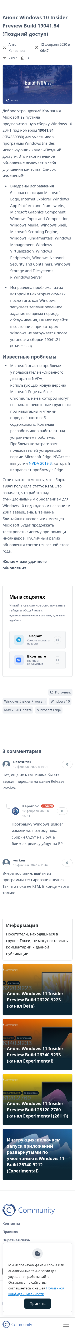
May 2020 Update (18, 710)
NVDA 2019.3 (40, 463)
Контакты (11, 1223)
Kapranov (30, 806)
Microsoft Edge (49, 710)
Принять (38, 1303)
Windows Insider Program (25, 701)
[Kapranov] (15, 811)
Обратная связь (16, 1240)
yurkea (19, 860)
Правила (10, 1232)
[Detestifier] (6, 764)
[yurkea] (6, 862)
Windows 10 (60, 701)
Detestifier (22, 762)
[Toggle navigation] (66, 1324)
